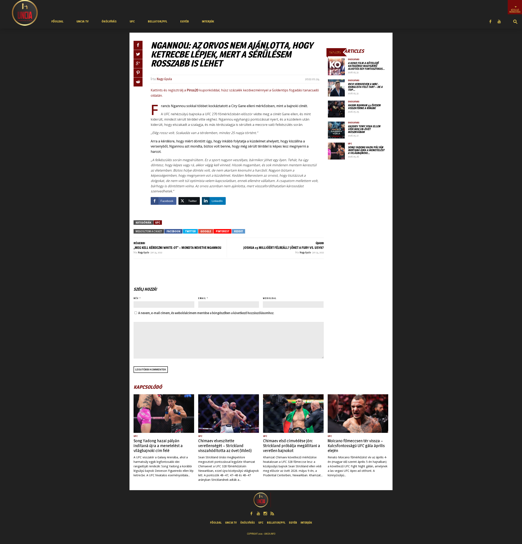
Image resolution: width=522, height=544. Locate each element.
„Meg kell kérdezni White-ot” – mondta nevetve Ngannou (177, 248)
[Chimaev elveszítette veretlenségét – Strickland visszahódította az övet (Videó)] (228, 413)
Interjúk (208, 21)
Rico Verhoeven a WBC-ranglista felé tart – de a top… (365, 86)
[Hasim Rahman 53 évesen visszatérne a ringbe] (336, 109)
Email (202, 298)
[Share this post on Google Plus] (138, 63)
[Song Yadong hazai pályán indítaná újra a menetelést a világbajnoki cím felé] (336, 151)
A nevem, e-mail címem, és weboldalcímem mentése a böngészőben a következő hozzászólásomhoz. (206, 313)
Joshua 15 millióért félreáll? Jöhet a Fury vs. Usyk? (283, 248)
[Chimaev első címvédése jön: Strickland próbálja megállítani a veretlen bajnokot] (293, 413)
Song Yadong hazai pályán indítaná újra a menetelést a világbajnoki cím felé (158, 445)
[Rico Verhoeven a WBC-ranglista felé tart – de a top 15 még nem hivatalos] (336, 87)
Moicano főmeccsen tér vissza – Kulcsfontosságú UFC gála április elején (356, 445)
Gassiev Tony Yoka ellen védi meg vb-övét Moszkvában (364, 129)
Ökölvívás (109, 21)
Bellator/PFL (157, 21)
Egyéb (184, 21)
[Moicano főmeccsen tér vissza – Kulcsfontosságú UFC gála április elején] (358, 413)
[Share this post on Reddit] (138, 82)
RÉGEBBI (139, 243)
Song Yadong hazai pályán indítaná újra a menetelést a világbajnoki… (366, 150)
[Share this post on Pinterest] (138, 72)
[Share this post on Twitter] (138, 54)
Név (136, 298)
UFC (132, 21)
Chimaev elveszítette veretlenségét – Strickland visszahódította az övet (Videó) (225, 445)
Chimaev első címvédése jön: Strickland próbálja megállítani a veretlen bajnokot (291, 445)
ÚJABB (320, 243)
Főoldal (57, 21)
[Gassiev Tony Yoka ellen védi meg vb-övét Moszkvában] (336, 130)
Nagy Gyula (164, 79)
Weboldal (269, 298)
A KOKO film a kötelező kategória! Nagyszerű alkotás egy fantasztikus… (366, 65)
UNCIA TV (82, 21)
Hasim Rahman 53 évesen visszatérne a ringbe (364, 106)
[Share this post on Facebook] (138, 45)
